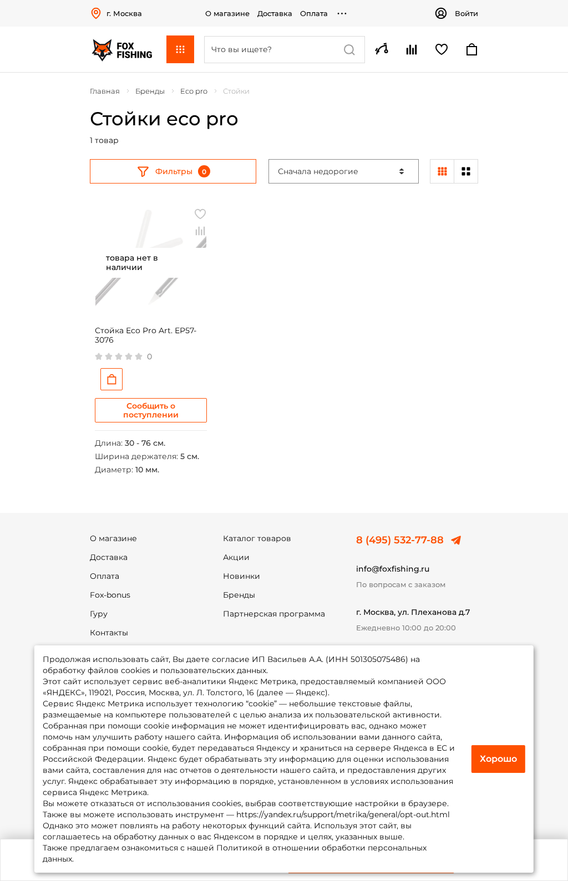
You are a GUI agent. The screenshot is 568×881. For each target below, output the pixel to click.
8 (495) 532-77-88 (400, 540)
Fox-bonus (110, 595)
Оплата (314, 13)
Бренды (239, 595)
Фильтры (173, 171)
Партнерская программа (274, 614)
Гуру (99, 614)
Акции (236, 557)
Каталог (180, 49)
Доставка (274, 13)
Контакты (109, 632)
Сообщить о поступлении (151, 410)
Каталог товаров (257, 538)
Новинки (241, 576)
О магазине (227, 13)
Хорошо (498, 758)
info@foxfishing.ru (392, 569)
